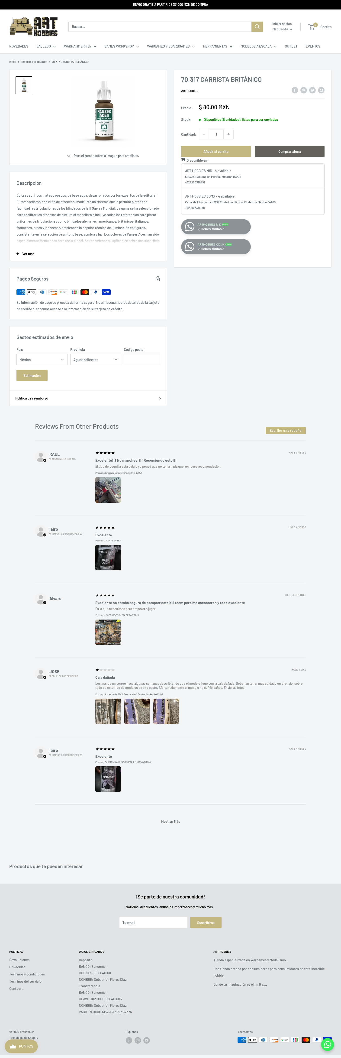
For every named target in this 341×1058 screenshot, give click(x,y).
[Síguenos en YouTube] (146, 1040)
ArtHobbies (189, 91)
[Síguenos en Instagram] (138, 1040)
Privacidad (17, 967)
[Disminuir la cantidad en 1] (204, 134)
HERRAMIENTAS (215, 46)
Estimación (32, 375)
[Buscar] (257, 27)
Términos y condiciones (27, 974)
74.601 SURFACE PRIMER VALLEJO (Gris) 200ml (127, 762)
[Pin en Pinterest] (303, 89)
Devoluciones (19, 960)
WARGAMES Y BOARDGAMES (168, 46)
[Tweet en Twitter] (312, 89)
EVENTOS (313, 46)
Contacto (16, 988)
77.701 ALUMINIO (112, 540)
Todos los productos (34, 62)
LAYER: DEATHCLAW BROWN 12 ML (121, 615)
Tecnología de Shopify (23, 1037)
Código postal (134, 349)
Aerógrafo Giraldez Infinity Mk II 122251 (123, 472)
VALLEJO (43, 46)
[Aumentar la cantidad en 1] (228, 134)
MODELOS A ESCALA (256, 46)
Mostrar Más (170, 821)
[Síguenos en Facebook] (129, 1040)
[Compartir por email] (321, 89)
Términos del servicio (25, 981)
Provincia (77, 349)
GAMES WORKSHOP (119, 46)
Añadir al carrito (215, 151)
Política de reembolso (31, 398)
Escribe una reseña (286, 430)
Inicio (12, 62)
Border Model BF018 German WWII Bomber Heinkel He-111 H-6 (133, 694)
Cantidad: (188, 134)
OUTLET (291, 46)
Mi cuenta (280, 29)
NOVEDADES (18, 46)
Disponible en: (197, 160)
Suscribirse (206, 923)
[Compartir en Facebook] (295, 89)
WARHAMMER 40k (77, 46)
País (19, 349)
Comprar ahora (289, 151)
